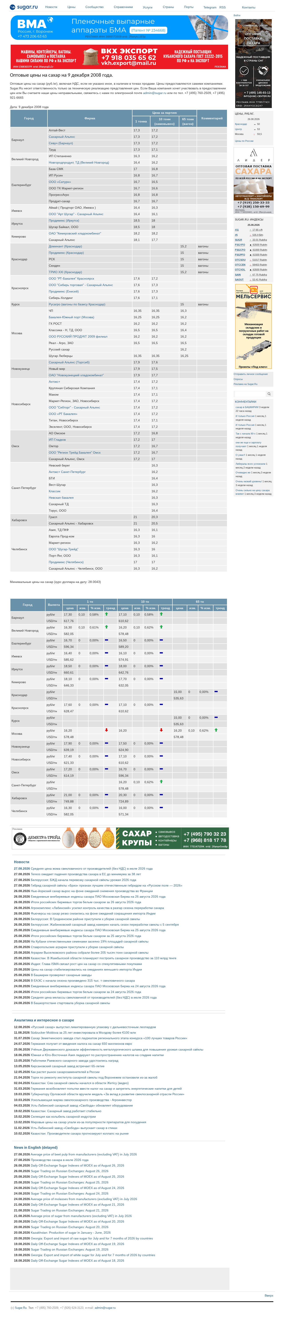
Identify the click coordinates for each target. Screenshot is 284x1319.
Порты (188, 6)
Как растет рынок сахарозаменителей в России (65, 1072)
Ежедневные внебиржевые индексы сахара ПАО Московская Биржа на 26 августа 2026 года (98, 896)
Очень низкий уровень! (249, 481)
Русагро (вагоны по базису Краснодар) (77, 304)
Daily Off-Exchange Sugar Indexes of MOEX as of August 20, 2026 (77, 1221)
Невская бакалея (61, 497)
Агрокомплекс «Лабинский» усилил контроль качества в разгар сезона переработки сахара (97, 908)
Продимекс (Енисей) (64, 291)
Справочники (123, 6)
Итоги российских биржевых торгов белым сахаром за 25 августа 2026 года (86, 936)
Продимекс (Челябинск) (66, 562)
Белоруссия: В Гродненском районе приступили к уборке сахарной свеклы (85, 919)
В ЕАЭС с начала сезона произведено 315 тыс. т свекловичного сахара (83, 980)
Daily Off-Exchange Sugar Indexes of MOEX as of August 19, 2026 (77, 1244)
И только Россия (245, 416)
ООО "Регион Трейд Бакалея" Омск (75, 452)
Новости (51, 6)
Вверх (269, 1295)
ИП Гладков (57, 439)
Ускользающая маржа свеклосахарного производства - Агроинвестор (81, 1100)
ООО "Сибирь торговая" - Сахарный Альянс (81, 285)
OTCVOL (240, 269)
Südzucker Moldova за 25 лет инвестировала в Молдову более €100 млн (83, 1032)
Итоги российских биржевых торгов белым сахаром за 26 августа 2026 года (86, 902)
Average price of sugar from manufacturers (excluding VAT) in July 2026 (81, 1216)
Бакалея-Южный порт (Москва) (71, 317)
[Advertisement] (119, 1279)
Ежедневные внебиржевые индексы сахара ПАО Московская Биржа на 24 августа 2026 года (98, 986)
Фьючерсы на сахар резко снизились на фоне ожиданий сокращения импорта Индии (93, 913)
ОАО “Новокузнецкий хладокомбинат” (76, 375)
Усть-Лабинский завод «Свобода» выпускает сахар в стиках (74, 1128)
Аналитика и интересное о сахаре (44, 1020)
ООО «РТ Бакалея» (63, 414)
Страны (168, 6)
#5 (236, 235)
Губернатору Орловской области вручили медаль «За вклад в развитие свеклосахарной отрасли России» (107, 1094)
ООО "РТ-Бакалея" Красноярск (71, 278)
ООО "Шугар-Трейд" (63, 549)
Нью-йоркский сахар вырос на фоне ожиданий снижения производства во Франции (92, 891)
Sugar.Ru (21, 1307)
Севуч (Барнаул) (61, 143)
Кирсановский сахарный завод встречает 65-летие (68, 1066)
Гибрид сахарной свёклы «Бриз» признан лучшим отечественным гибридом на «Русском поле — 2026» (106, 885)
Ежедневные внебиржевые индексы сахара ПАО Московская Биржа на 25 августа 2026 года (98, 930)
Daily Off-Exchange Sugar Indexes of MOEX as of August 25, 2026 (77, 1176)
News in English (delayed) (35, 1147)
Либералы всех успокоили (250, 463)
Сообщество (94, 6)
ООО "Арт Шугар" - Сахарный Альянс (76, 214)
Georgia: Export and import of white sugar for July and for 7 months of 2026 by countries (93, 1255)
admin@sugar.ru (154, 93)
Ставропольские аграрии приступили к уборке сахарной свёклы (77, 947)
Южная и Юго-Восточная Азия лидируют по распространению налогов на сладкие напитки (97, 1055)
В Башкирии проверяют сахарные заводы (61, 975)
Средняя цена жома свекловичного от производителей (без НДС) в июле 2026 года (92, 868)
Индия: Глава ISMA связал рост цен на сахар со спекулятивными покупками (86, 964)
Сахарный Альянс (62, 136)
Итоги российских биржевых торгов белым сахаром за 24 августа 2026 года (86, 992)
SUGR (238, 239)
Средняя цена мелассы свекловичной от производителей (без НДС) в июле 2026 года (94, 997)
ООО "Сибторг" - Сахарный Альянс (74, 407)
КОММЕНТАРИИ (245, 402)
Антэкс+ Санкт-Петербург (67, 472)
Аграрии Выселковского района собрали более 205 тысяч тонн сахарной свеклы (89, 952)
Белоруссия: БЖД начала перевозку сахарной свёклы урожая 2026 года (83, 880)
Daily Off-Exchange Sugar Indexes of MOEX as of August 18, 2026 (77, 1260)
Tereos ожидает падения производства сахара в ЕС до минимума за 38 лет (86, 874)
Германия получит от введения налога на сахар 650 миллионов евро (81, 1043)
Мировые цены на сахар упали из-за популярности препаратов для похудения (88, 1122)
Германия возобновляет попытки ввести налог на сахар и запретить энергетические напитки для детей (106, 1088)
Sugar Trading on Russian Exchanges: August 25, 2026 (69, 1182)
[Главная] (24, 8)
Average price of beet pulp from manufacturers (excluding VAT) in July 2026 (84, 1154)
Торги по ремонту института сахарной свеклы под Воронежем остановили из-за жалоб (94, 1077)
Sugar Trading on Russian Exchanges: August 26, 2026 (69, 1171)
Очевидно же (243, 472)
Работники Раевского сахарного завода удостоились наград (74, 1060)
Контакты (248, 7)
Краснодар (241, 124)
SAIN (238, 274)
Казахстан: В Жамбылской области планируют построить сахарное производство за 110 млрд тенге (103, 958)
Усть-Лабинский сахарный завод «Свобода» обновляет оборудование (82, 1105)
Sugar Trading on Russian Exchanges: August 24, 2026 (69, 1193)
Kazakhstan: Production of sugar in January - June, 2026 (71, 1232)
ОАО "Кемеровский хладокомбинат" (75, 233)
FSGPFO (240, 254)
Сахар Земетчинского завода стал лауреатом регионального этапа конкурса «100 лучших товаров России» (109, 1038)
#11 (237, 229)
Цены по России (244, 141)
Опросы (238, 379)
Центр (238, 129)
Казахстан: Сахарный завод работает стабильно (66, 1111)
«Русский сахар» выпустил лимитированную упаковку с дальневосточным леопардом (93, 1027)
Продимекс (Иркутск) (64, 220)
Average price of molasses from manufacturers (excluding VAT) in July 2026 (84, 1199)
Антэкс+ (54, 381)
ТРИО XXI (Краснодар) (65, 272)
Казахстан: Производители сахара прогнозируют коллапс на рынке (80, 1133)
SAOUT (239, 279)
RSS (222, 7)
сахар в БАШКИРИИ (247, 407)
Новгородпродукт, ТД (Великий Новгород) (79, 162)
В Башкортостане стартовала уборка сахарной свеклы (70, 1003)
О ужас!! (240, 455)
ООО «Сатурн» (60, 182)
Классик (54, 491)
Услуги (147, 7)
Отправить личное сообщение (251, 374)
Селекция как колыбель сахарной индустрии (63, 1116)
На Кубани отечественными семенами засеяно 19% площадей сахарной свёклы (89, 941)
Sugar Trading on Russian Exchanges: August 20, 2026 (69, 1227)
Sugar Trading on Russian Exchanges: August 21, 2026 (69, 1210)
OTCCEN (240, 264)
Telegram (210, 7)
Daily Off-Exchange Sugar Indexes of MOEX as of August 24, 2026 (77, 1188)
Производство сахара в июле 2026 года (60, 1160)
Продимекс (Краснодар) (66, 252)
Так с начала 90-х (246, 433)
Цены (71, 6)
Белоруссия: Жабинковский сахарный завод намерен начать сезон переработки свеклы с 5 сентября (105, 924)
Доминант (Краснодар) (65, 246)
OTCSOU (240, 259)
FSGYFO (240, 244)
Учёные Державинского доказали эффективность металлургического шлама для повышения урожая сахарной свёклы (117, 1049)
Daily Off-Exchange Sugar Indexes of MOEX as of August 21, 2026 (77, 1204)
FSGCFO (240, 249)
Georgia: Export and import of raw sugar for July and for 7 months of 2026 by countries (92, 1238)
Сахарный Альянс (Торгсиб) (69, 362)
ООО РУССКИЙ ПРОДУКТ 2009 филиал (78, 336)
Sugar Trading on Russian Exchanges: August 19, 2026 (69, 1249)
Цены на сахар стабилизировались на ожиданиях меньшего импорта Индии (86, 969)
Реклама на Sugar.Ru (245, 384)
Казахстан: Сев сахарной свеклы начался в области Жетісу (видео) (80, 1083)
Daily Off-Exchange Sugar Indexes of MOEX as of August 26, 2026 (77, 1165)
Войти (237, 15)
